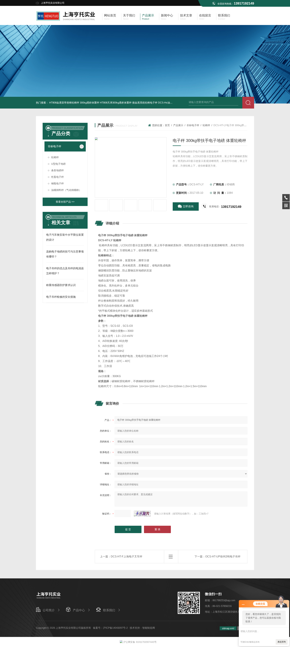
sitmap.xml (228, 628)
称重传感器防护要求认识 (61, 285)
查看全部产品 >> (65, 201)
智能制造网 (148, 627)
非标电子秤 (54, 146)
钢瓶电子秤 (57, 183)
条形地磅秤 (57, 170)
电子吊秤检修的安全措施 (61, 296)
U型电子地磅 (58, 163)
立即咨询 (188, 206)
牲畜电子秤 (57, 176)
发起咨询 (282, 642)
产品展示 (178, 125)
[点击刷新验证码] (142, 513)
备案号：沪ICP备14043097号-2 (110, 627)
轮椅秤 (55, 157)
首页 (167, 125)
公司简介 (49, 610)
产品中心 (79, 610)
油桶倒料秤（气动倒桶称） (66, 190)
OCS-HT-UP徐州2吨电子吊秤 (222, 556)
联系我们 (109, 610)
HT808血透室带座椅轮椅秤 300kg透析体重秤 (74, 102)
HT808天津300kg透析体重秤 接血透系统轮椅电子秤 (128, 102)
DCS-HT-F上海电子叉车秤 (126, 556)
